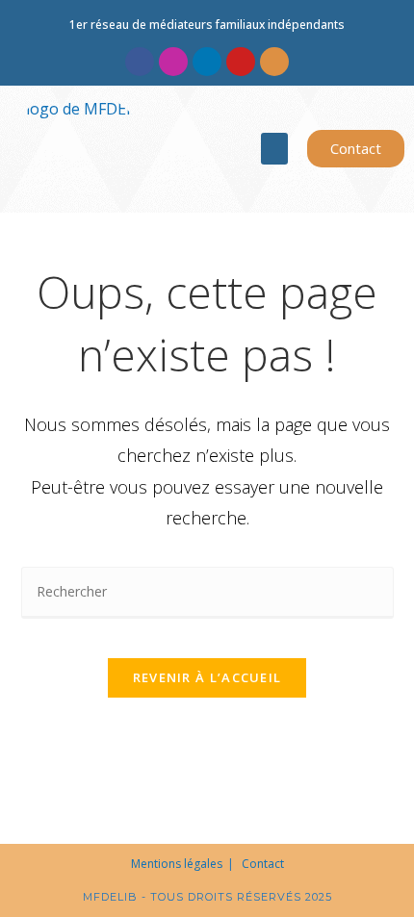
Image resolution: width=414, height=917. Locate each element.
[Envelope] (274, 61)
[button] (274, 149)
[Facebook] (139, 61)
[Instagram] (173, 61)
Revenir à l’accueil (207, 677)
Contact (263, 863)
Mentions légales (176, 863)
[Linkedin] (207, 61)
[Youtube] (240, 61)
